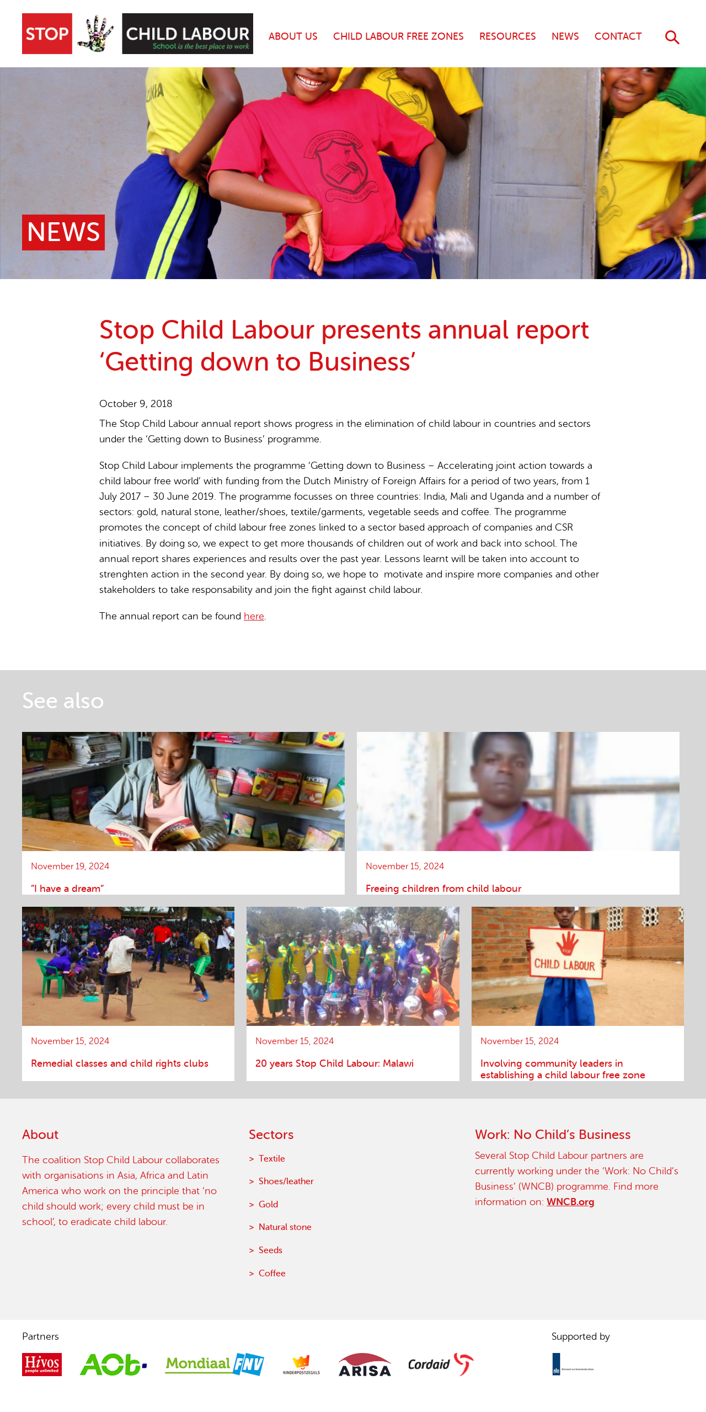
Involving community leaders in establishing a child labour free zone (562, 1069)
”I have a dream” (67, 888)
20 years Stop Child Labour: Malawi (334, 1063)
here (254, 616)
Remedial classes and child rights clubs (119, 1063)
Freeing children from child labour (443, 888)
